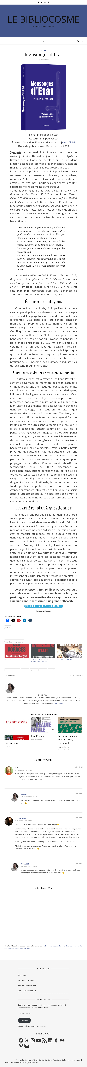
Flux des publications (26, 980)
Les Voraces (9, 659)
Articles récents (21, 1060)
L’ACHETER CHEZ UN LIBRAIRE (43, 606)
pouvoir (43, 670)
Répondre (78, 767)
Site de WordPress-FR (27, 991)
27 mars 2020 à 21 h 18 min (23, 821)
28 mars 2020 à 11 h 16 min (29, 866)
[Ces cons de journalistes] (69, 651)
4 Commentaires (76, 675)
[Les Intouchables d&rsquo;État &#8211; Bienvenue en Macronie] (43, 651)
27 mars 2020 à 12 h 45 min (29, 797)
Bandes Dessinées (45, 1060)
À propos (77, 1060)
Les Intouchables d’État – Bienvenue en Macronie (40, 660)
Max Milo (25, 670)
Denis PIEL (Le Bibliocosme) (29, 1063)
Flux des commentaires (27, 985)
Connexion (22, 975)
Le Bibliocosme (43, 19)
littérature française (12, 670)
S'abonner (24, 1020)
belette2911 (20, 818)
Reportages (57, 1060)
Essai (43, 50)
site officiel (68, 142)
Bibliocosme (58, 703)
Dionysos (11, 675)
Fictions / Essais (33, 1060)
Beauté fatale (37, 736)
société (51, 670)
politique (34, 670)
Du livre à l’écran (67, 1060)
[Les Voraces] (17, 651)
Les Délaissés (11, 743)
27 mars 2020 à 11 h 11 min (23, 770)
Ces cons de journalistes (66, 659)
